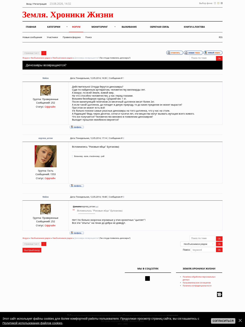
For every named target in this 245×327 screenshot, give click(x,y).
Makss (45, 78)
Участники (52, 37)
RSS (219, 37)
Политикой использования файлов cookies (32, 323)
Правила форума (71, 37)
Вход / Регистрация (36, 3)
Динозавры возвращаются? (86, 58)
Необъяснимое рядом (40, 58)
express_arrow (45, 138)
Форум (25, 58)
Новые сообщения (32, 37)
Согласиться (223, 320)
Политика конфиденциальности (197, 285)
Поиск (88, 37)
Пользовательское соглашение (197, 282)
